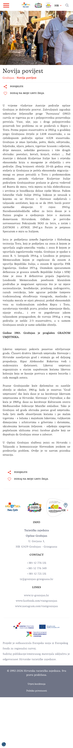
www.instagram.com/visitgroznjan (36, 606)
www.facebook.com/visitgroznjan (36, 600)
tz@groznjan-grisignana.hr (36, 579)
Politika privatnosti (36, 690)
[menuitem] (23, 625)
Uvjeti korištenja (36, 684)
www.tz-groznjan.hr (36, 595)
